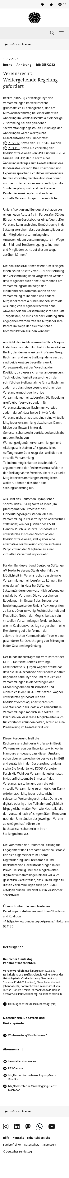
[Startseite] (34, 17)
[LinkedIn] (17, 1126)
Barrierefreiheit (12, 1144)
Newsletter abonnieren (22, 1061)
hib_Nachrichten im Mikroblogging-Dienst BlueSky (32, 1077)
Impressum (49, 1144)
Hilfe (6, 1137)
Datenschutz (31, 1144)
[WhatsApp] (39, 1126)
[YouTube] (51, 1126)
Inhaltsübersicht (38, 1137)
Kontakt (18, 1137)
